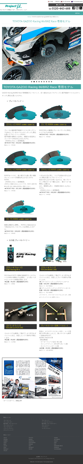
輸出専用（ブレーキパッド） (11, 423)
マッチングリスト (46, 428)
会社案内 (38, 456)
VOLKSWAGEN (57, 449)
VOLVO (5, 450)
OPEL (5, 447)
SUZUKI (56, 441)
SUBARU (6, 441)
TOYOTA (31, 437)
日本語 (51, 1)
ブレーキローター (8, 422)
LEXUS (5, 437)
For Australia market (77, 1)
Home (29, 17)
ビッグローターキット (47, 422)
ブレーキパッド (7, 420)
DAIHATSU (31, 441)
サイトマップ (44, 456)
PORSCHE (56, 447)
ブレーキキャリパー (8, 425)
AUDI (55, 442)
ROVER (30, 449)
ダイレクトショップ (8, 430)
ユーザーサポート (70, 4)
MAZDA (30, 439)
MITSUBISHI (57, 439)
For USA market (66, 1)
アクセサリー (45, 426)
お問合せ (60, 4)
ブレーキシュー (45, 420)
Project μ (13, 6)
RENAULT (6, 449)
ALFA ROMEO (32, 442)
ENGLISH (57, 1)
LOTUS (5, 445)
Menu (77, 13)
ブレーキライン (45, 425)
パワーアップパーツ (8, 428)
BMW (5, 444)
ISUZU (5, 442)
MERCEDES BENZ (58, 445)
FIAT (55, 444)
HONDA (5, 439)
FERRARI (31, 444)
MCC (30, 445)
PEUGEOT (31, 447)
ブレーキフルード (8, 426)
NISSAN (56, 437)
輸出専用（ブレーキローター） (49, 423)
